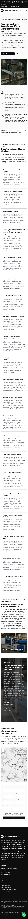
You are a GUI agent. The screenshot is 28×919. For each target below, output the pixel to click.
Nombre (5, 787)
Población (17, 799)
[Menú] (26, 10)
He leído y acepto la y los (14, 814)
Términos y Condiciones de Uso (13, 814)
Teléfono (17, 793)
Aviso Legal (3, 883)
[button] (14, 764)
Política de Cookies (5, 885)
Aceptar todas (4, 6)
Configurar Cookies (5, 891)
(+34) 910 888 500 (5, 872)
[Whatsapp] (24, 915)
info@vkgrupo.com (5, 874)
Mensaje (5, 805)
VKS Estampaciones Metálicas (12, 10)
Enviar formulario (14, 817)
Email (4, 793)
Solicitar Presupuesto (7, 53)
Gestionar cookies (15, 6)
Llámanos (19, 53)
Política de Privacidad (18, 813)
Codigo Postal (6, 799)
